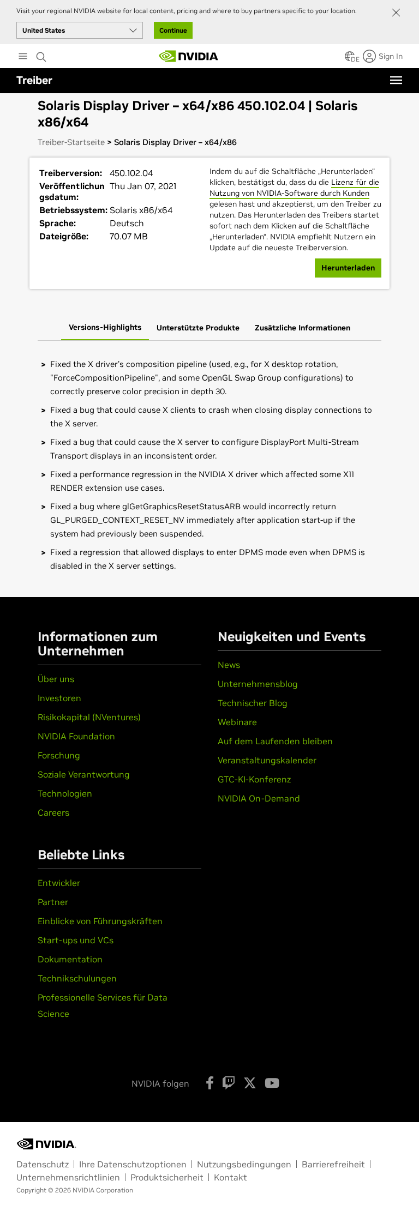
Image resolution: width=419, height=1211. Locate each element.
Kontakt (230, 1177)
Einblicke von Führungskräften (100, 920)
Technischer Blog (253, 702)
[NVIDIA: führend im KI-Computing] (189, 56)
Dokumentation (70, 959)
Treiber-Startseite (71, 142)
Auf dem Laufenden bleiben (275, 741)
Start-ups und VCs (75, 940)
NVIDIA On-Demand (259, 798)
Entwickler (59, 882)
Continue (173, 30)
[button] (349, 59)
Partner (53, 901)
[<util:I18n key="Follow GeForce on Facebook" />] (210, 1082)
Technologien (65, 793)
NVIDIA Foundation (76, 736)
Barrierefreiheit (333, 1164)
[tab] (105, 328)
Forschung (59, 755)
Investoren (59, 697)
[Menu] (396, 80)
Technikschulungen (77, 978)
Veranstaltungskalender (267, 760)
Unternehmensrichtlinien (68, 1177)
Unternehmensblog (258, 683)
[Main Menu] (22, 57)
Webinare (237, 721)
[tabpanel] (209, 465)
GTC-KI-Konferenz (254, 779)
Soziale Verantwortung (84, 774)
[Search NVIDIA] (41, 54)
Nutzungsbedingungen (244, 1164)
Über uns (56, 678)
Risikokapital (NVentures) (89, 717)
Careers (53, 812)
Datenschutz (42, 1164)
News (229, 664)
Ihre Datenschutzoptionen (133, 1164)
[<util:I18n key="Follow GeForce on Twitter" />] (249, 1082)
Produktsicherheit (166, 1177)
